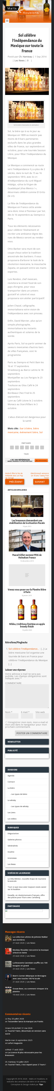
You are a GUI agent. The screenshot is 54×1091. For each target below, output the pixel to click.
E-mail (25, 712)
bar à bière (26, 428)
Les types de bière (19, 794)
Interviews (12, 858)
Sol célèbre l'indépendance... (24, 648)
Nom (8, 712)
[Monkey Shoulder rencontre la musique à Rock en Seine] (8, 951)
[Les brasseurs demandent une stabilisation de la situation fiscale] (27, 506)
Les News (19, 60)
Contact (11, 782)
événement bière (29, 432)
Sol (41, 432)
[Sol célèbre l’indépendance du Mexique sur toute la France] (27, 81)
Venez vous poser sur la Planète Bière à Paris (27, 591)
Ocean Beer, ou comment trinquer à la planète (30, 990)
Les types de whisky (20, 806)
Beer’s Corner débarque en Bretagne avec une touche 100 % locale (29, 977)
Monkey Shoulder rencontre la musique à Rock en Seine (31, 951)
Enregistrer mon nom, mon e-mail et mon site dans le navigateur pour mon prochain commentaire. (26, 724)
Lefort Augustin (15, 1043)
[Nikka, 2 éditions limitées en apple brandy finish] (27, 610)
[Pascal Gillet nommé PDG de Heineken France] (27, 540)
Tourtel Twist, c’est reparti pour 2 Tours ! (27, 1064)
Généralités (13, 846)
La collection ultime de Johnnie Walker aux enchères (30, 938)
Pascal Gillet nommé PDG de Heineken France (27, 556)
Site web (40, 712)
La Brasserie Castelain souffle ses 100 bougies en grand (30, 964)
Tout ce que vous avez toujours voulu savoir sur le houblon (27, 888)
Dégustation (13, 833)
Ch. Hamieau (25, 56)
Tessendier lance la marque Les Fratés (25, 1021)
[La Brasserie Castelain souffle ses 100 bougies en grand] (8, 964)
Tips (41, 1084)
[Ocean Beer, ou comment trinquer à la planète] (8, 990)
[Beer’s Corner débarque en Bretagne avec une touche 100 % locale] (8, 977)
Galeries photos (14, 839)
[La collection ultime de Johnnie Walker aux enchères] (8, 938)
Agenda (11, 775)
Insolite (11, 852)
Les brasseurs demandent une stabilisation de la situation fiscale (27, 522)
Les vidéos (12, 819)
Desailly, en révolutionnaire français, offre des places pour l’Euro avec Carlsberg (26, 896)
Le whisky (12, 800)
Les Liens (11, 812)
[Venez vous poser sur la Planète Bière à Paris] (27, 575)
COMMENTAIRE (13, 683)
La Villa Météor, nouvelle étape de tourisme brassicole (27, 880)
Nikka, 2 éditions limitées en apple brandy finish (27, 625)
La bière (11, 788)
